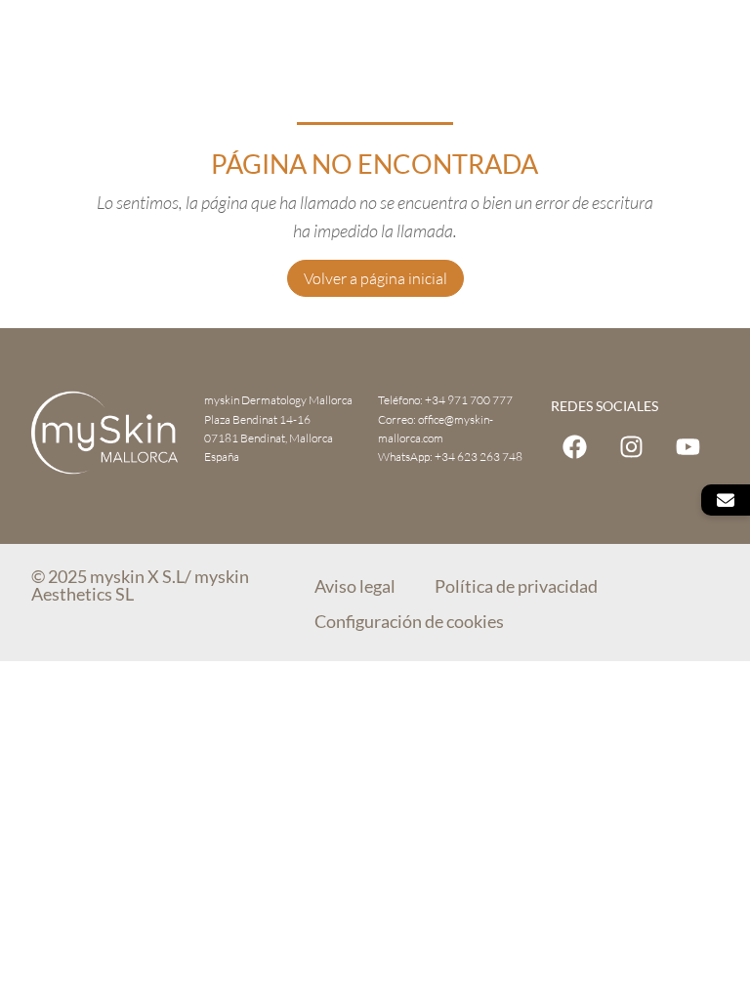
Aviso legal (355, 586)
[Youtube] (688, 447)
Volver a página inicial (375, 278)
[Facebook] (575, 447)
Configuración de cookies (409, 621)
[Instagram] (631, 447)
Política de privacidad (516, 586)
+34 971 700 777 (469, 400)
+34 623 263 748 (478, 456)
